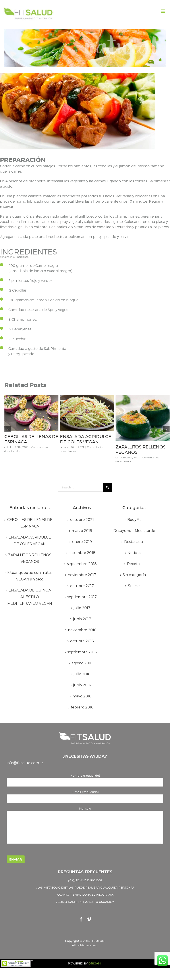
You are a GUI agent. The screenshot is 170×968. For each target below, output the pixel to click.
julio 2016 (82, 674)
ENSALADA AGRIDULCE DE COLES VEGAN (85, 439)
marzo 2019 (82, 531)
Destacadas (134, 542)
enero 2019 (82, 542)
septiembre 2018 (82, 564)
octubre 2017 (82, 586)
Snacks (134, 586)
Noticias (134, 553)
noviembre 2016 (82, 630)
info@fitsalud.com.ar (25, 763)
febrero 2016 (82, 707)
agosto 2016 (81, 663)
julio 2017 (82, 608)
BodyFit (134, 520)
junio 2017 (82, 619)
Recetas (134, 564)
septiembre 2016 (82, 652)
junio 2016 (82, 685)
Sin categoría (134, 575)
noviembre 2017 (82, 575)
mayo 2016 (82, 696)
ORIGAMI (95, 963)
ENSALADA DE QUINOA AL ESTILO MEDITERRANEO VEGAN (29, 597)
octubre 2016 (82, 641)
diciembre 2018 (81, 553)
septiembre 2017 (82, 597)
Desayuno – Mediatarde (134, 531)
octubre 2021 (82, 520)
